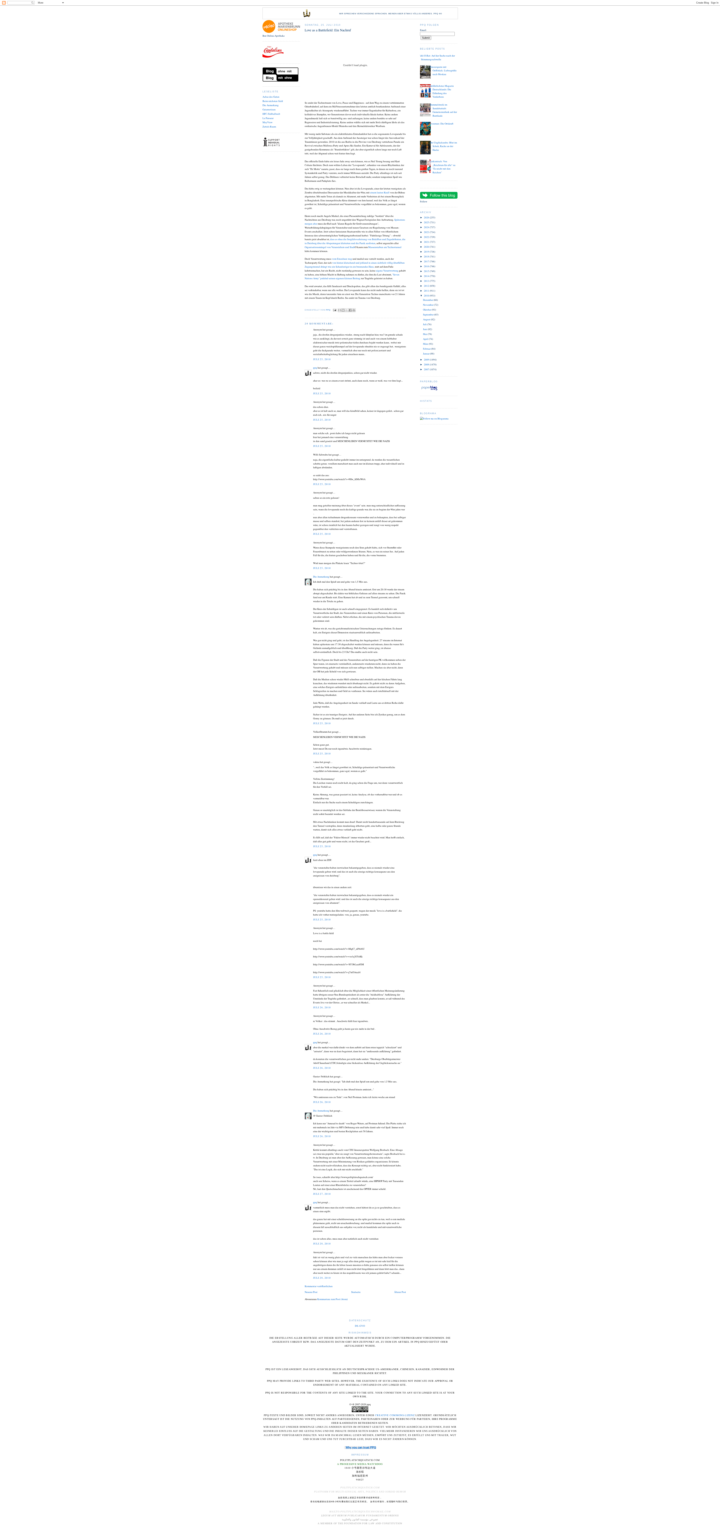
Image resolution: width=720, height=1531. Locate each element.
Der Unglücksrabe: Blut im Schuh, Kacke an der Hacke (443, 146)
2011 (427, 290)
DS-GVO (360, 1325)
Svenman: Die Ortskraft (441, 123)
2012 (427, 285)
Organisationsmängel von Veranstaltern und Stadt (330, 247)
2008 (427, 364)
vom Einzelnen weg (342, 258)
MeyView (267, 122)
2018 (427, 256)
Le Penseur (268, 118)
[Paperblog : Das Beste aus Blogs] (429, 390)
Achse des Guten (270, 96)
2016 (427, 266)
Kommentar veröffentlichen (319, 1286)
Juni (425, 329)
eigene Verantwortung (387, 270)
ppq (315, 367)
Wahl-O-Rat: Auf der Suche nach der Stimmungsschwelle (436, 57)
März (426, 343)
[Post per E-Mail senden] (334, 310)
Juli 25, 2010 (322, 359)
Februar (427, 348)
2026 (427, 217)
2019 (427, 251)
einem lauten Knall (379, 192)
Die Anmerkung (270, 105)
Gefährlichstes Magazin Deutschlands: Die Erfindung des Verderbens (442, 91)
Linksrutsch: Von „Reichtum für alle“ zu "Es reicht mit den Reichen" (442, 167)
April (426, 339)
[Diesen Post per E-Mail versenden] (339, 310)
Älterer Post (400, 1292)
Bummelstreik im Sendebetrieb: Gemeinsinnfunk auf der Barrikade (443, 110)
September (428, 314)
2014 (427, 276)
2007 (427, 369)
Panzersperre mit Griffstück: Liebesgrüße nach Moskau (443, 70)
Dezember (428, 300)
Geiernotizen (269, 109)
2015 (427, 271)
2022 (427, 237)
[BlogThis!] (343, 310)
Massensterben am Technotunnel (384, 247)
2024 (427, 227)
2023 (427, 232)
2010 (427, 295)
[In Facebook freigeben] (350, 310)
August (427, 319)
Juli (425, 324)
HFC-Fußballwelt (271, 113)
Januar (426, 353)
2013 (427, 281)
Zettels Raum (269, 126)
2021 (427, 242)
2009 (427, 359)
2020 (427, 246)
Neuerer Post (311, 1292)
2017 (427, 261)
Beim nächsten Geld (272, 101)
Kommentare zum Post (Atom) (332, 1299)
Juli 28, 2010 (322, 1243)
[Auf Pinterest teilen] (354, 310)
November (428, 304)
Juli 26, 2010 (322, 1007)
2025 (427, 222)
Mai (425, 334)
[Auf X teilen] (347, 310)
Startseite (356, 1292)
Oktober (427, 309)
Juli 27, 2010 (322, 1193)
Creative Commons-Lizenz (395, 1415)
